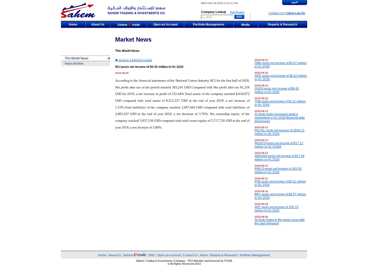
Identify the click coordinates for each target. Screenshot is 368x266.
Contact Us (276, 13)
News (204, 255)
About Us (114, 255)
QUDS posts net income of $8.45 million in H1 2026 (277, 90)
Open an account (168, 255)
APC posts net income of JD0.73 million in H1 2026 (276, 208)
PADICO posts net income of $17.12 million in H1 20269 (279, 145)
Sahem (128, 255)
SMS (151, 255)
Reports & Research (224, 255)
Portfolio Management (255, 255)
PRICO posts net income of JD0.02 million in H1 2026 (278, 170)
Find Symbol (237, 12)
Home (102, 255)
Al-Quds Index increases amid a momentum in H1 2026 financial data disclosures (280, 117)
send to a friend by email (135, 60)
